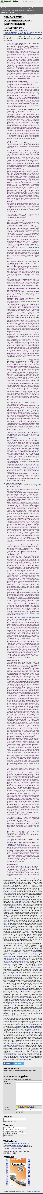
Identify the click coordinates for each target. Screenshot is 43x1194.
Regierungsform (8, 956)
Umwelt (34, 8)
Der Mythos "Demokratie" (11, 32)
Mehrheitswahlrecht (9, 893)
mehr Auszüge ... (12, 265)
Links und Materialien (25, 33)
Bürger (5, 961)
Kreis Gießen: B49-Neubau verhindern (15, 1143)
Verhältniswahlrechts (9, 1054)
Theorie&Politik (5, 10)
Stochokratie (7, 898)
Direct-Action (5, 8)
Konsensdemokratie (12, 1045)
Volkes (9, 440)
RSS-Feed (37, 1191)
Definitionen (30, 14)
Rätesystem (10, 907)
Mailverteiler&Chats (17, 1148)
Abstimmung (11, 972)
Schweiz (18, 1042)
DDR (35, 475)
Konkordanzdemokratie (34, 1027)
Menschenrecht (11, 1002)
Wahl (29, 461)
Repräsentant (23, 961)
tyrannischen (17, 975)
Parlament (6, 890)
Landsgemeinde (34, 936)
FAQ (33, 1191)
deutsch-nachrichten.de (13, 486)
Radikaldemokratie (9, 953)
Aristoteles (19, 948)
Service (11, 12)
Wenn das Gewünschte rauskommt (31, 32)
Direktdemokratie (36, 952)
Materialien (4, 12)
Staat (34, 464)
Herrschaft (6, 964)
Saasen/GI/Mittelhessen (26, 10)
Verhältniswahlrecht (9, 887)
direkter (5, 909)
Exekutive (35, 1051)
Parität (35, 1029)
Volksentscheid (21, 906)
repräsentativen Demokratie (17, 879)
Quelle (27, 868)
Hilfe (14, 1121)
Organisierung (25, 8)
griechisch (19, 944)
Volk (12, 958)
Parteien (35, 451)
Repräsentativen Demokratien (13, 959)
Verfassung (28, 466)
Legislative (6, 921)
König (12, 448)
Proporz (26, 1029)
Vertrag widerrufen (22, 1193)
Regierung (17, 459)
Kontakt (22, 1191)
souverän (27, 991)
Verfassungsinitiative (9, 926)
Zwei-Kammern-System (23, 1053)
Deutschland (31, 1056)
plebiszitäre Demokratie (14, 917)
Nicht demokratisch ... (11, 33)
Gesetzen (17, 467)
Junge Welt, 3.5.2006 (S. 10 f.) (16, 844)
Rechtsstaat (10, 472)
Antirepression (14, 8)
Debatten (15, 10)
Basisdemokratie (24, 953)
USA (31, 1026)
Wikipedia (9, 483)
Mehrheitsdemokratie (12, 1018)
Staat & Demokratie (19, 14)
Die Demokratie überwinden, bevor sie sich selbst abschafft (16, 1146)
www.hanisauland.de (21, 436)
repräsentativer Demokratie (21, 909)
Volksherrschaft (20, 30)
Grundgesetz (31, 469)
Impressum (28, 1191)
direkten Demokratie (20, 899)
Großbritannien (19, 1026)
